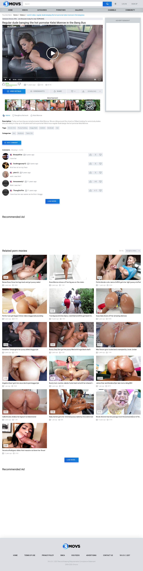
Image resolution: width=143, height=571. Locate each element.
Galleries (79, 10)
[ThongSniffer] (5, 192)
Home (10, 10)
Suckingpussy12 (19, 164)
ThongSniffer (18, 190)
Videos (25, 10)
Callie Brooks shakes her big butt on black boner (19, 417)
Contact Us (108, 555)
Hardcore (20, 133)
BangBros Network (21, 115)
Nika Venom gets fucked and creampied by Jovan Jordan (116, 349)
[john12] (5, 174)
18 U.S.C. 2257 (125, 555)
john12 (16, 173)
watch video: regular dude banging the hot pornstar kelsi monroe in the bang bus (55, 15)
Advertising (91, 555)
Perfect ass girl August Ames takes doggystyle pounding (22, 316)
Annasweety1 (18, 182)
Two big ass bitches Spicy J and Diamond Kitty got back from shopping (71, 316)
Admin (8, 115)
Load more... (52, 201)
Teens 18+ (29, 133)
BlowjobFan (17, 155)
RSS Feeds (76, 555)
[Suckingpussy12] (5, 165)
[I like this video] (3, 85)
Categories (42, 10)
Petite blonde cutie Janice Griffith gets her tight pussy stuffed (118, 282)
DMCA (62, 555)
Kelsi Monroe (37, 115)
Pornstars (60, 10)
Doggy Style (33, 128)
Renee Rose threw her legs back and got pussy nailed (21, 282)
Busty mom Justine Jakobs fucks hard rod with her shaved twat (71, 383)
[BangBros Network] (52, 110)
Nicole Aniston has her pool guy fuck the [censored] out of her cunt (118, 417)
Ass (14, 133)
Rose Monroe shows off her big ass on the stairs (66, 282)
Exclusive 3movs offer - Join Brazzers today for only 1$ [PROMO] (23, 19)
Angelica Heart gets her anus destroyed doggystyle (20, 383)
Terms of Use (29, 555)
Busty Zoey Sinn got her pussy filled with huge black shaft (69, 349)
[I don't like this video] (19, 85)
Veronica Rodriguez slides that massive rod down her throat (23, 450)
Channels (112, 10)
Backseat (51, 128)
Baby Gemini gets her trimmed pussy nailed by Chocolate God (71, 417)
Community (130, 10)
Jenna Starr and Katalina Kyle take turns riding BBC (114, 383)
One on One (12, 128)
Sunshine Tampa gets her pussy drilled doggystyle (20, 349)
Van (57, 128)
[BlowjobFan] (5, 156)
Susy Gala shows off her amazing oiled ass (111, 316)
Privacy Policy (48, 555)
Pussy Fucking (22, 128)
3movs (75, 564)
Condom (42, 128)
